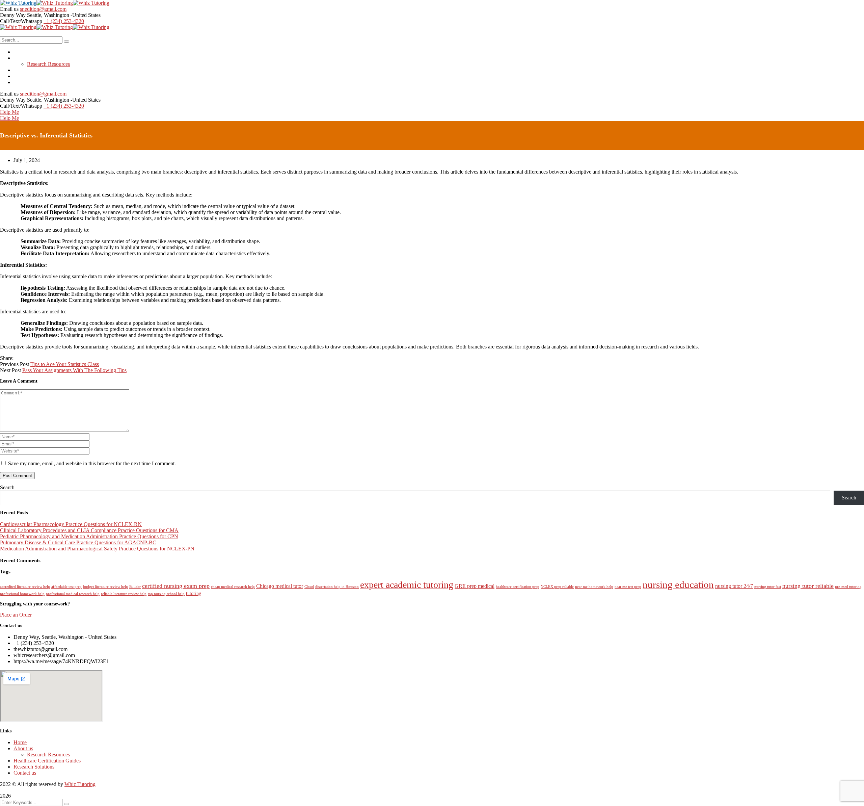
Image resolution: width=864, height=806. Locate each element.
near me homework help (594, 587)
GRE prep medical (474, 586)
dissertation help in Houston (337, 587)
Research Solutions (34, 767)
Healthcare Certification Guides (47, 760)
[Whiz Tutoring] (18, 3)
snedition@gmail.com (43, 9)
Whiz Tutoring (80, 784)
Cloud (309, 587)
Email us (9, 9)
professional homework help (22, 594)
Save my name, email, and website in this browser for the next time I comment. (92, 463)
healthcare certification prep (517, 587)
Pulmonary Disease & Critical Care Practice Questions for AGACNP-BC (78, 542)
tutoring (193, 593)
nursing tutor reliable (808, 585)
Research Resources (48, 754)
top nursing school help (166, 594)
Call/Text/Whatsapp (21, 21)
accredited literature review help (25, 587)
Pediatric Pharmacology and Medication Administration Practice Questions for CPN (89, 536)
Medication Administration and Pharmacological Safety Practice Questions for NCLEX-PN (97, 548)
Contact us (25, 773)
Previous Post (14, 364)
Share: (7, 358)
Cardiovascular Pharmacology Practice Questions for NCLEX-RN (71, 524)
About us (23, 748)
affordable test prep (66, 587)
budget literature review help (105, 587)
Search (7, 487)
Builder (135, 587)
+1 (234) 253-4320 (64, 21)
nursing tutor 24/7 (734, 586)
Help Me (9, 112)
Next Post (10, 370)
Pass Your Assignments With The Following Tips (74, 370)
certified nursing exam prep (176, 585)
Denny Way (13, 15)
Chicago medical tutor (279, 586)
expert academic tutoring (406, 584)
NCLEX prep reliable (557, 587)
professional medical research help (73, 594)
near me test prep (628, 587)
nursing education (678, 584)
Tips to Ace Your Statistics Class (64, 364)
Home (20, 742)
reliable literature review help (123, 594)
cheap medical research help (233, 587)
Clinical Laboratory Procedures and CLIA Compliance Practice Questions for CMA (89, 530)
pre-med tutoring (848, 587)
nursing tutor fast (767, 587)
